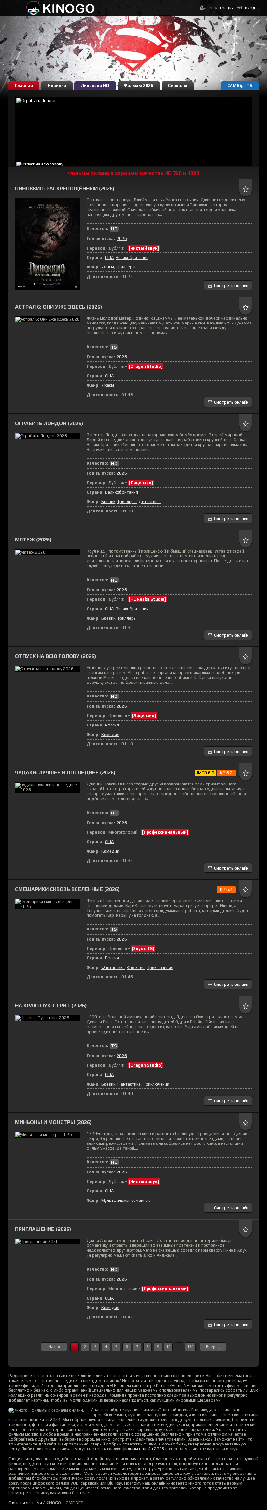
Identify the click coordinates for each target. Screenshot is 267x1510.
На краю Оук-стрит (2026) (51, 1005)
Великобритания (132, 257)
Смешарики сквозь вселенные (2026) (67, 889)
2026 (122, 238)
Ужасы (107, 267)
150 (190, 1347)
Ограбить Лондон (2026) (49, 423)
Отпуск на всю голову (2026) (55, 656)
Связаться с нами (25, 1502)
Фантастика (113, 967)
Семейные (141, 1200)
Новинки (57, 85)
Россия (112, 725)
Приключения (160, 967)
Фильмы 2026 (138, 85)
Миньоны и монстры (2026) (53, 1122)
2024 (55, 1419)
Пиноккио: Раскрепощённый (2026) (65, 188)
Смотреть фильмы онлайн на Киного (60, 8)
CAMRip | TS (239, 85)
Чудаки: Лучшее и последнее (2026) (65, 772)
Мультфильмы (115, 1200)
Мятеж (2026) (33, 540)
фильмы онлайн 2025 (143, 1448)
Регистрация (221, 8)
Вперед (213, 1347)
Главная (24, 85)
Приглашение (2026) (43, 1229)
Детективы (150, 501)
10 (168, 1347)
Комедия (110, 734)
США (109, 257)
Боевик (108, 501)
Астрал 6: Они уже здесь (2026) (58, 307)
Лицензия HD (95, 85)
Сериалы (177, 85)
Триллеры (125, 267)
